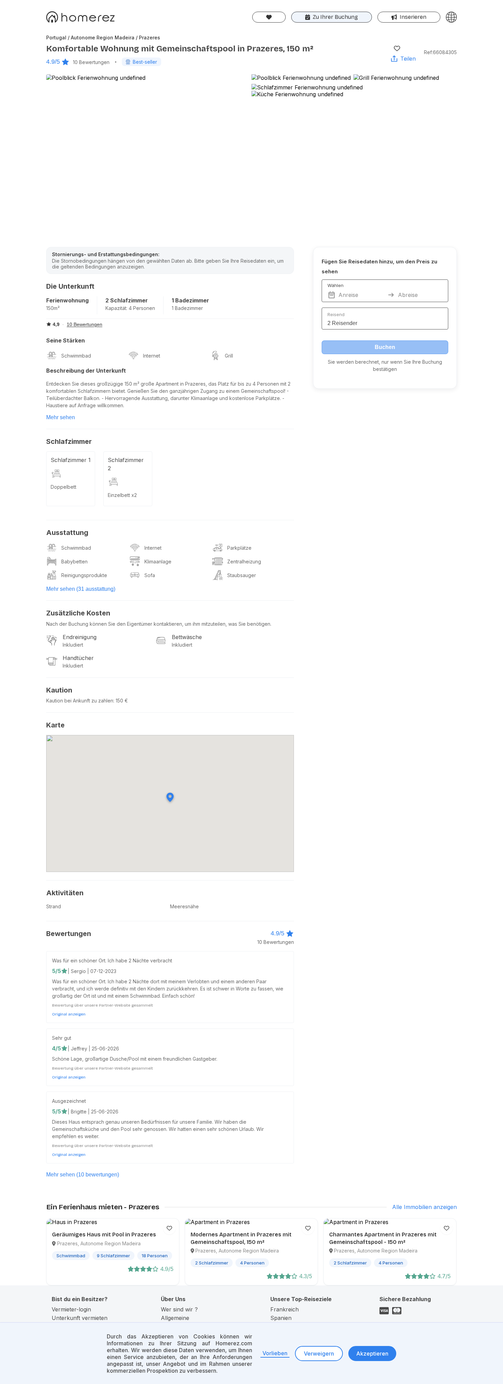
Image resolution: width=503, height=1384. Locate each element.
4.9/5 (53, 61)
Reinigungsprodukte (84, 575)
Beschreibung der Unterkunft (86, 370)
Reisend (336, 314)
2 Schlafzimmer (126, 300)
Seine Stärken (65, 340)
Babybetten (74, 561)
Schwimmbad (76, 356)
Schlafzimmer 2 (126, 464)
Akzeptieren (372, 1353)
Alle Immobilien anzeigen (424, 1207)
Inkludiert (73, 645)
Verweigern (319, 1353)
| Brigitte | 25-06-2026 (93, 1111)
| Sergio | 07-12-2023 (92, 971)
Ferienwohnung (67, 300)
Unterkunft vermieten (79, 1317)
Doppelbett (63, 487)
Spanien (281, 1317)
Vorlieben (274, 1353)
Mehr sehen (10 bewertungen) (82, 1174)
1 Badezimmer (190, 300)
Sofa (149, 575)
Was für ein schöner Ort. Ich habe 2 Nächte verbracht (112, 960)
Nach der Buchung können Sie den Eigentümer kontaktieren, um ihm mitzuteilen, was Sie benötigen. (158, 624)
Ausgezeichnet (69, 1101)
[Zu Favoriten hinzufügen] (397, 48)
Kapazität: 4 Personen (130, 308)
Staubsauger (241, 575)
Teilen (408, 58)
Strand (53, 906)
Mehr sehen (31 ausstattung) (80, 589)
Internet (151, 356)
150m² (53, 308)
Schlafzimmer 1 (71, 460)
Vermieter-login (71, 1309)
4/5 (56, 1048)
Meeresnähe (184, 906)
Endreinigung (79, 637)
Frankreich (284, 1309)
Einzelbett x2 (122, 495)
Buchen (385, 347)
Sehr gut (61, 1038)
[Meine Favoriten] (269, 17)
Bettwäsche (187, 637)
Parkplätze (239, 548)
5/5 (56, 971)
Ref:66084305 (440, 52)
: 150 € (120, 700)
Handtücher (78, 657)
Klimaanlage (157, 561)
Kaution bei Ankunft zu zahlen (79, 700)
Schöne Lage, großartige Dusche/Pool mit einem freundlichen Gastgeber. (134, 1059)
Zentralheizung (244, 561)
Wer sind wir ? (179, 1309)
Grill (229, 356)
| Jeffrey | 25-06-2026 (93, 1048)
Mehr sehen (60, 417)
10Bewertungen (91, 62)
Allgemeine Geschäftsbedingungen (190, 1321)
